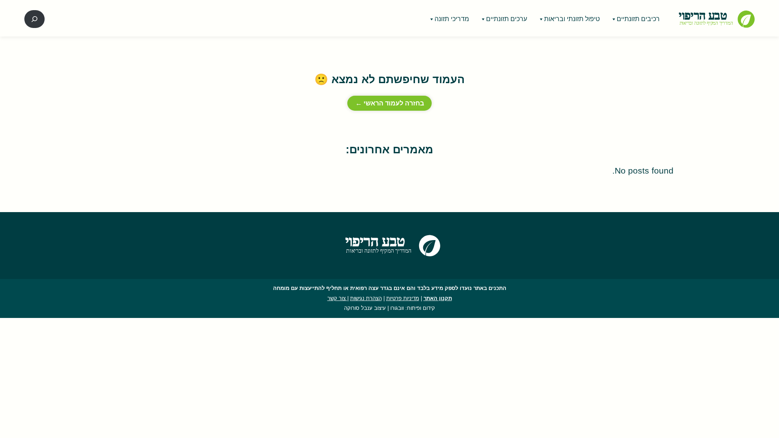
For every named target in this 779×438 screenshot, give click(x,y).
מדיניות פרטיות (402, 298)
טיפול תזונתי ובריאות (572, 18)
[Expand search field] (34, 19)
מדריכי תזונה (452, 18)
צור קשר (337, 298)
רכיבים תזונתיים (638, 18)
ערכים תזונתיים (506, 18)
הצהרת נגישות (366, 298)
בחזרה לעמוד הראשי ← (389, 103)
